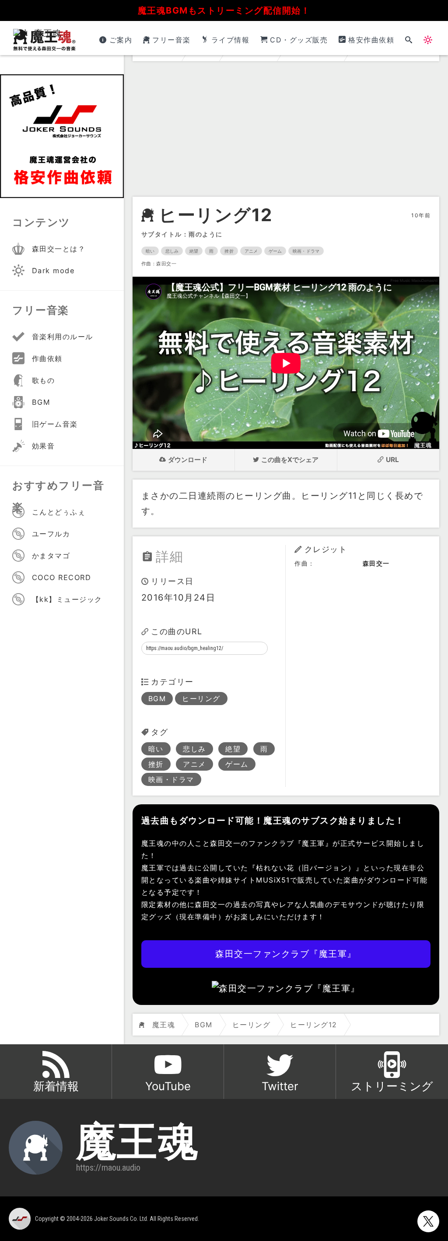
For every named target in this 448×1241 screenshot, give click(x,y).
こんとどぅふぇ (59, 512)
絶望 (193, 251)
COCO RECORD (61, 577)
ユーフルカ (51, 533)
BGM (157, 698)
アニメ (251, 251)
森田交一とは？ (59, 248)
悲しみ (171, 251)
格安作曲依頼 (371, 39)
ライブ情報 (230, 39)
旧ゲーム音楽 (55, 424)
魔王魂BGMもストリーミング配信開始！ (224, 10)
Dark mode (53, 270)
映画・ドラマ (306, 251)
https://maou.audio (108, 1167)
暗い (150, 251)
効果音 (43, 445)
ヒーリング (201, 698)
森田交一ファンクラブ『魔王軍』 (286, 954)
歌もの (43, 380)
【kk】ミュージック (67, 599)
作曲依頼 (47, 358)
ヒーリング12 (216, 215)
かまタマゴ (51, 555)
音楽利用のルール (62, 336)
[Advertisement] (286, 131)
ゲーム (275, 251)
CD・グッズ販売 (299, 39)
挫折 (228, 251)
